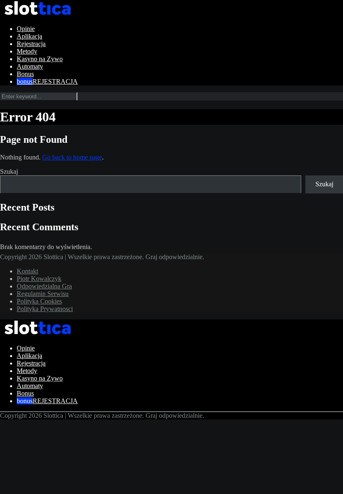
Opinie (26, 28)
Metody (27, 51)
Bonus (25, 73)
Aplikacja (29, 36)
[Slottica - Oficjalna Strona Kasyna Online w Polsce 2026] (37, 14)
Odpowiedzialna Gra (44, 286)
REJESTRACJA (55, 81)
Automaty (30, 66)
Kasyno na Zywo (40, 58)
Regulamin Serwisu (43, 293)
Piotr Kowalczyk (39, 278)
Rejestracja (31, 43)
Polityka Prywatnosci (45, 308)
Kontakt (27, 271)
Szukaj (9, 171)
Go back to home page (72, 157)
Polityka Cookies (39, 301)
